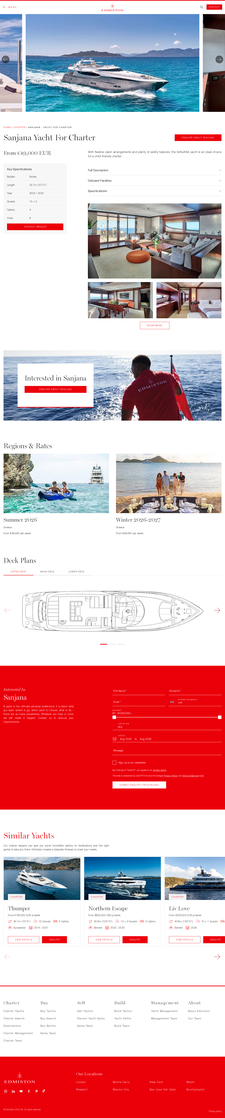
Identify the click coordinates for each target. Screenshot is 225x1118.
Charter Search (14, 1018)
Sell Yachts (85, 1011)
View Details (23, 939)
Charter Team (13, 1040)
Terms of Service (190, 775)
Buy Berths (48, 1025)
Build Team (122, 1025)
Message (118, 750)
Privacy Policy (171, 775)
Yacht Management (164, 1011)
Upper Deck (18, 571)
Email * (117, 701)
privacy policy (159, 770)
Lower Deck (76, 571)
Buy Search (48, 1018)
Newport (82, 1089)
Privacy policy (215, 1111)
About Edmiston (199, 1011)
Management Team (164, 1018)
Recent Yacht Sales (91, 1018)
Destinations (12, 1025)
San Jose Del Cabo (163, 1089)
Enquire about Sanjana (198, 137)
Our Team (194, 1018)
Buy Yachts (48, 1011)
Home (7, 127)
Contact (214, 7)
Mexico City (121, 1089)
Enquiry (54, 939)
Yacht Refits (122, 1018)
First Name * (120, 690)
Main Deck (47, 571)
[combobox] (173, 702)
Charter (20, 127)
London (81, 1082)
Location (123, 724)
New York (156, 1082)
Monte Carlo (121, 1082)
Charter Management (18, 1033)
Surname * (175, 690)
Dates (121, 735)
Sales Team (48, 1033)
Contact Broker (35, 226)
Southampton (196, 1089)
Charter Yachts (14, 1011)
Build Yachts (123, 1011)
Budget (117, 710)
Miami (191, 1082)
